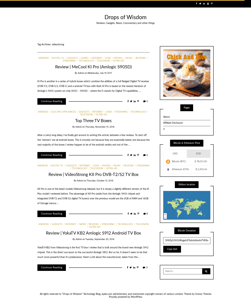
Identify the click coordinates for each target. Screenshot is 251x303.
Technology (86, 61)
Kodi (108, 58)
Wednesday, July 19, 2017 (100, 73)
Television (103, 61)
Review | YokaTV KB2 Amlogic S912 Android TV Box (93, 233)
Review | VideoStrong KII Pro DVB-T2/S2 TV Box (93, 175)
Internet (97, 58)
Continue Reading (51, 101)
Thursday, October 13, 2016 (100, 181)
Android (43, 58)
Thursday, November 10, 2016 (99, 127)
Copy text (172, 249)
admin (81, 73)
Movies (118, 58)
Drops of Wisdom (125, 17)
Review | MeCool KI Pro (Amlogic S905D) (93, 67)
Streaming (121, 112)
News (82, 224)
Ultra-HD (118, 61)
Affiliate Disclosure (173, 123)
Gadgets (72, 58)
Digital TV (58, 58)
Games (84, 58)
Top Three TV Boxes (93, 121)
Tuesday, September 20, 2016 (99, 239)
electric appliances (63, 112)
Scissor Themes (203, 294)
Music (129, 58)
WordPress (136, 297)
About (166, 117)
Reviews (140, 58)
